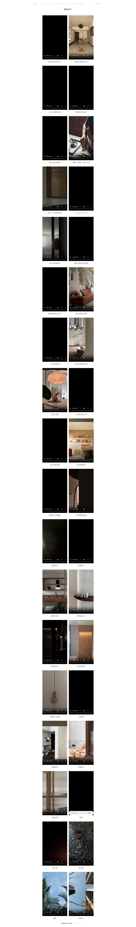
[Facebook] (96, 3)
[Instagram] (99, 3)
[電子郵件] (102, 3)
